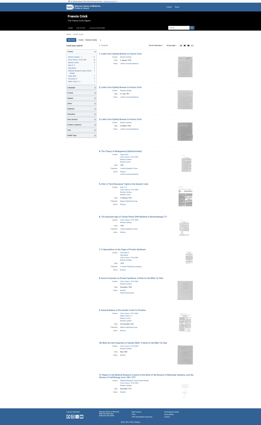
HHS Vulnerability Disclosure (142, 417)
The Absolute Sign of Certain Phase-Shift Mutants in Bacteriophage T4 (133, 217)
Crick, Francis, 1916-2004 (129, 157)
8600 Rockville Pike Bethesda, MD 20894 (106, 415)
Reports (123, 392)
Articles (123, 172)
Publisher (71, 109)
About (177, 7)
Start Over (71, 40)
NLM (122, 422)
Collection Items (97, 28)
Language (71, 88)
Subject (70, 98)
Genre (69, 103)
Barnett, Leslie (125, 162)
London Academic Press (129, 168)
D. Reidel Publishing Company (131, 267)
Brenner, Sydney (126, 57)
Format (70, 93)
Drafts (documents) (127, 293)
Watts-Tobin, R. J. (126, 316)
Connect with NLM (73, 412)
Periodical (71, 114)
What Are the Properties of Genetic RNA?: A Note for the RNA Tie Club (134, 343)
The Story (80, 28)
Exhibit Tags (72, 135)
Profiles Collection (74, 125)
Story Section (72, 119)
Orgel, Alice (124, 155)
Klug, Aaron (124, 255)
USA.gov (137, 422)
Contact (169, 7)
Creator (70, 52)
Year (69, 130)
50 (171, 45)
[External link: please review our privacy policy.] (68, 417)
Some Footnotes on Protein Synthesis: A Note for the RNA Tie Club (132, 278)
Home (70, 28)
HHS (131, 422)
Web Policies (136, 412)
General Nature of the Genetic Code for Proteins (123, 310)
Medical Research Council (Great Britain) (134, 381)
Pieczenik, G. (124, 253)
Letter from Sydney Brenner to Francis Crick (121, 54)
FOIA (133, 414)
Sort (155, 45)
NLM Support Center (171, 412)
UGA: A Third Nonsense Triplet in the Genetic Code (124, 184)
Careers (167, 417)
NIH (127, 422)
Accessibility (169, 414)
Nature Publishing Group (128, 201)
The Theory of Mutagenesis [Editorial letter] (121, 151)
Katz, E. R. (123, 187)
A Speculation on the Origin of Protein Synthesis (123, 249)
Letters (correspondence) (129, 64)
